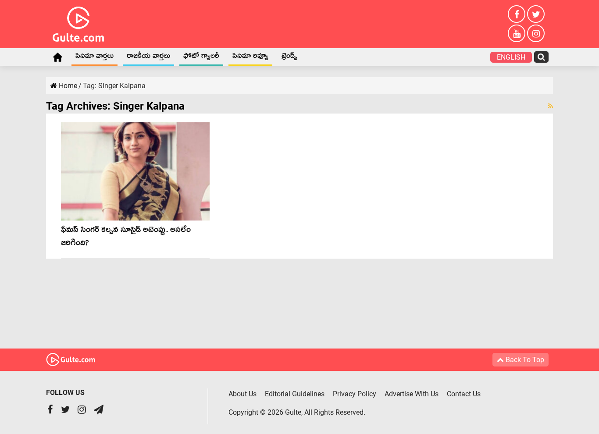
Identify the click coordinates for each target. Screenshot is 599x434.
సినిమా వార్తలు (94, 57)
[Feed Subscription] (550, 106)
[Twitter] (536, 14)
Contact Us (464, 394)
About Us (242, 394)
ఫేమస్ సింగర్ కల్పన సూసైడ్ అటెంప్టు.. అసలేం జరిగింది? (126, 238)
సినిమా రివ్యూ (250, 57)
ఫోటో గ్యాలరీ (201, 57)
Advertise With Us (412, 394)
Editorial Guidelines (294, 394)
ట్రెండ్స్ (289, 57)
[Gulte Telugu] (78, 22)
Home (57, 57)
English (511, 57)
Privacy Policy (354, 394)
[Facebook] (516, 14)
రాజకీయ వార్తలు (148, 57)
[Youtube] (516, 33)
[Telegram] (99, 410)
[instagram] (536, 33)
